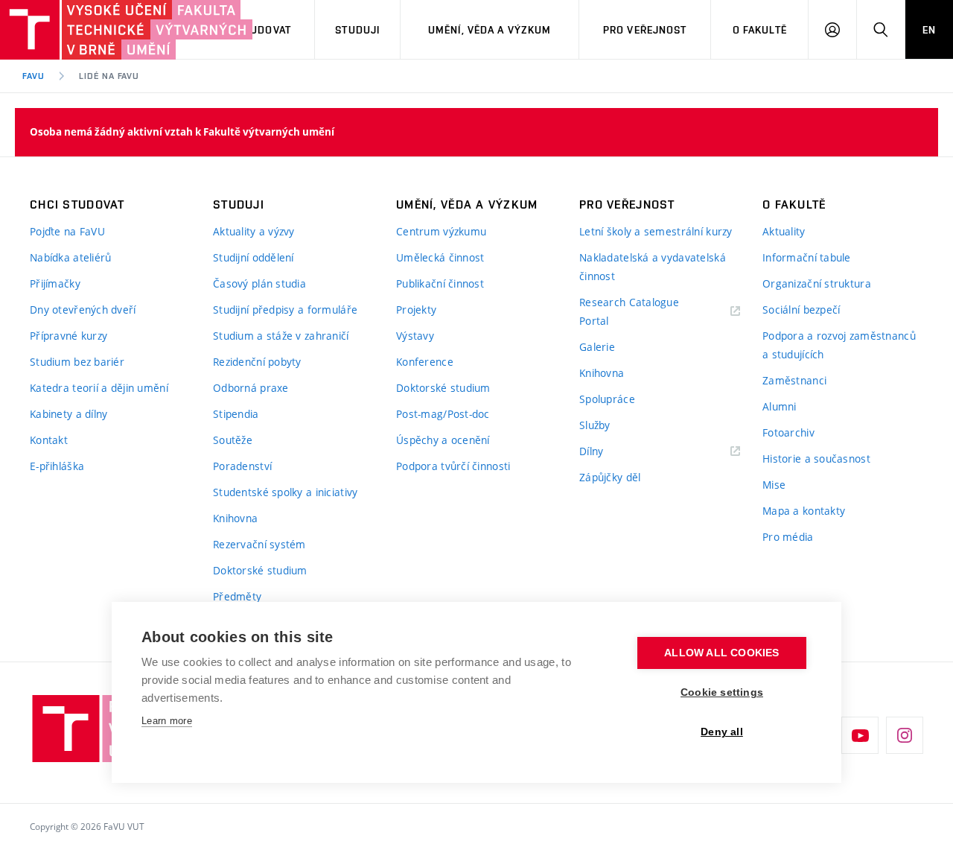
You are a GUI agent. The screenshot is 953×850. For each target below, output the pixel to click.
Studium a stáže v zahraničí (281, 336)
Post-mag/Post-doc (443, 414)
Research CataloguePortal (629, 311)
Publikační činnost (440, 283)
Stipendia (236, 414)
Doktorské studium (260, 570)
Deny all (722, 732)
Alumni (779, 406)
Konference (424, 362)
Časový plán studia (259, 283)
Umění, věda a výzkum (489, 30)
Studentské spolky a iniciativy (285, 492)
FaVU (33, 76)
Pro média (788, 537)
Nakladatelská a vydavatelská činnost (652, 266)
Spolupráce (607, 399)
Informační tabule (806, 257)
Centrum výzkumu (441, 231)
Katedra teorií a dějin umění (99, 388)
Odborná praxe (251, 388)
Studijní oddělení (253, 257)
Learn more (166, 720)
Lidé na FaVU (109, 76)
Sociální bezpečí (801, 309)
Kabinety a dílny (68, 414)
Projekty (416, 309)
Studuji (357, 30)
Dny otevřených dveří (83, 309)
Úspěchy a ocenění (443, 440)
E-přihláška (57, 466)
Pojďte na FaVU (67, 231)
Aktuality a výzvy (254, 231)
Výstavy (415, 336)
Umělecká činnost (440, 257)
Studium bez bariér (77, 362)
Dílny (591, 451)
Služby (595, 425)
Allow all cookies (721, 653)
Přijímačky (55, 283)
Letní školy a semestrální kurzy (656, 231)
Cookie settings (722, 692)
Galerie (597, 347)
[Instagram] (904, 735)
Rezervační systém (259, 544)
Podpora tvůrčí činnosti (453, 466)
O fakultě (760, 30)
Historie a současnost (816, 458)
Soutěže (232, 440)
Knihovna (235, 518)
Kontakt (49, 440)
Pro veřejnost (645, 30)
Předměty (237, 596)
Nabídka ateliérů (70, 257)
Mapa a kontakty (803, 511)
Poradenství (242, 466)
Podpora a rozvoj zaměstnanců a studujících (839, 345)
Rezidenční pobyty (257, 362)
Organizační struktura (816, 283)
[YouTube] (860, 735)
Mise (773, 485)
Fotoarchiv (788, 432)
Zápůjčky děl (609, 477)
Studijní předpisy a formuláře (285, 309)
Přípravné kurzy (68, 336)
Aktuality (784, 231)
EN (929, 30)
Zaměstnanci (794, 380)
